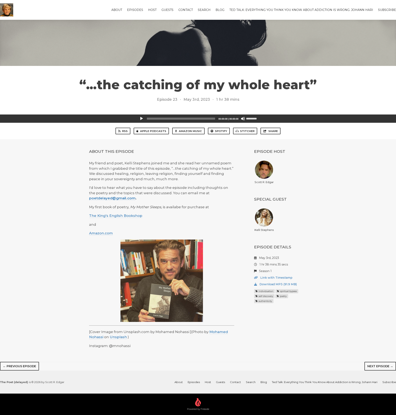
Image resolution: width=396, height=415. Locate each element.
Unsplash (118, 337)
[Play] (141, 119)
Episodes (135, 10)
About (116, 10)
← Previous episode (19, 366)
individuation (265, 291)
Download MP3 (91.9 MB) (278, 284)
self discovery (265, 296)
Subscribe (387, 10)
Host (152, 10)
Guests (167, 10)
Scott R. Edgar (264, 182)
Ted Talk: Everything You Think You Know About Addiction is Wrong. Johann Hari (301, 10)
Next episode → (380, 366)
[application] (198, 119)
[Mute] (243, 119)
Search (204, 10)
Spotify (221, 131)
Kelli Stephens (264, 229)
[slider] (252, 118)
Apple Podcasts (153, 131)
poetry (283, 296)
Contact (185, 10)
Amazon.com (101, 233)
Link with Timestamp (275, 277)
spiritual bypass (288, 291)
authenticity (265, 301)
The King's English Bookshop (115, 216)
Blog (220, 10)
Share (273, 131)
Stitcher (247, 131)
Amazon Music (190, 131)
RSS (125, 131)
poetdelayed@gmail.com (112, 198)
